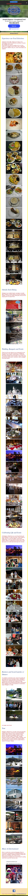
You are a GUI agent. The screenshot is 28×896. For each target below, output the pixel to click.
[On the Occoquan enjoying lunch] (14, 617)
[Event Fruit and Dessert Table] (14, 522)
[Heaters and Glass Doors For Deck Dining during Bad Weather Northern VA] (14, 338)
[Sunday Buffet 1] (14, 235)
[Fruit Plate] (14, 179)
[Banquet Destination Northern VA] (14, 378)
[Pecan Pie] (14, 212)
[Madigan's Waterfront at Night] (14, 455)
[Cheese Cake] (14, 79)
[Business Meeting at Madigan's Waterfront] (14, 704)
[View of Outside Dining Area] (14, 760)
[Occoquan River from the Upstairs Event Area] (14, 805)
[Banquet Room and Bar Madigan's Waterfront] (14, 478)
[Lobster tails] (14, 124)
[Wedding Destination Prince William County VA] (14, 411)
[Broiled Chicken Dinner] (14, 90)
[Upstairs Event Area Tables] (14, 511)
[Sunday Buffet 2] (14, 246)
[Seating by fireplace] (14, 827)
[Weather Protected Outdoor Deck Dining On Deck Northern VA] (14, 327)
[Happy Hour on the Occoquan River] (14, 305)
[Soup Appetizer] (14, 201)
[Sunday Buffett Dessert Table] (14, 279)
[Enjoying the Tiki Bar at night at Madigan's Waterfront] (14, 749)
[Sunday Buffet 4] (14, 268)
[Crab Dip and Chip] (14, 113)
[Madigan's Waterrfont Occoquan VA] (14, 783)
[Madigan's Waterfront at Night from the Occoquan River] (14, 550)
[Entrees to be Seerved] (14, 168)
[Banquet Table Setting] (14, 433)
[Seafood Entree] (14, 135)
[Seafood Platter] (14, 224)
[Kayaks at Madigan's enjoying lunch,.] (14, 693)
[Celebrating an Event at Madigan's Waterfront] (14, 583)
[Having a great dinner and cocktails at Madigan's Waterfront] (14, 661)
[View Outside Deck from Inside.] (14, 816)
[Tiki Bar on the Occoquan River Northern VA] (14, 316)
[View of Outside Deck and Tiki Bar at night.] (14, 771)
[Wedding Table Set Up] (14, 595)
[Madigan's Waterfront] (14, 15)
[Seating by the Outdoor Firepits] (14, 838)
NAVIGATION (13, 33)
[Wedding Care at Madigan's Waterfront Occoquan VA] (14, 400)
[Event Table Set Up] (14, 466)
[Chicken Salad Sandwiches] (14, 68)
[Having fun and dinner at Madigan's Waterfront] (14, 561)
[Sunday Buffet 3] (14, 257)
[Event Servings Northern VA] (14, 422)
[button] (14, 26)
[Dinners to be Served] (14, 157)
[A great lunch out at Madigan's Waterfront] (14, 650)
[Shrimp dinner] (14, 190)
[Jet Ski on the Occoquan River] (14, 715)
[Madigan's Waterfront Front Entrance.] (14, 794)
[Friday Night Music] (14, 866)
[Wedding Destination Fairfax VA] (14, 389)
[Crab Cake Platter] (14, 102)
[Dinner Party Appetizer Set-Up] (14, 500)
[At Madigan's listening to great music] (14, 639)
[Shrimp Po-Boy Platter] (14, 57)
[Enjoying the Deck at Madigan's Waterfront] (14, 572)
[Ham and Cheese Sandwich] (14, 146)
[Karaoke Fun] (14, 877)
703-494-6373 (14, 23)
